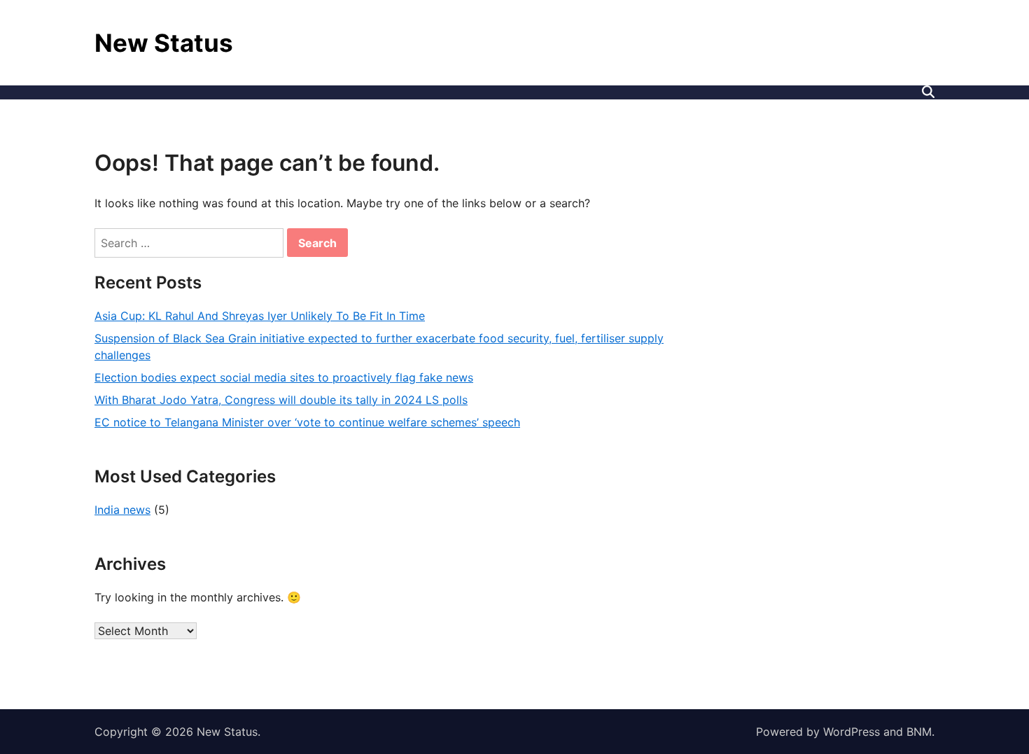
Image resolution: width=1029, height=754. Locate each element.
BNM (919, 732)
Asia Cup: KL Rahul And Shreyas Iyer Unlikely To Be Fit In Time (259, 316)
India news (122, 510)
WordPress (851, 732)
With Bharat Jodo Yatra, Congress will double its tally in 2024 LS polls (281, 400)
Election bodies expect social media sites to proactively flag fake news (283, 377)
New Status (163, 42)
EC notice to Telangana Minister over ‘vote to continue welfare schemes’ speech (307, 422)
